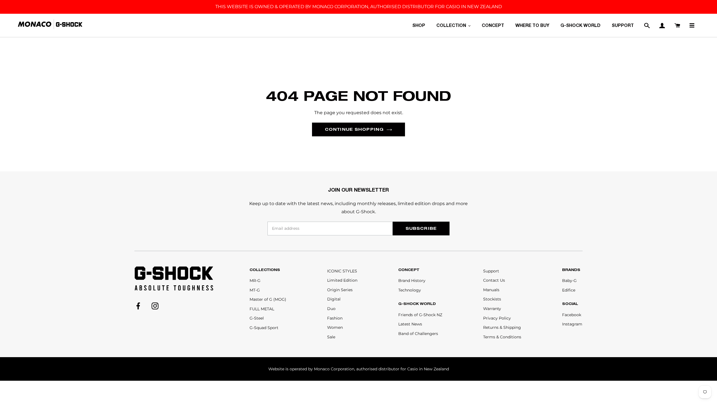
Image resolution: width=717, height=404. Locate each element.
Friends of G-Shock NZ (420, 314)
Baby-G (569, 280)
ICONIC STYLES (342, 271)
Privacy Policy (497, 318)
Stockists (492, 299)
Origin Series (340, 289)
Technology (409, 290)
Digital (334, 299)
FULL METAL (262, 308)
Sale (331, 336)
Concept (408, 270)
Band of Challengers (418, 333)
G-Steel (257, 318)
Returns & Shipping (502, 327)
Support (491, 271)
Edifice (568, 290)
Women (335, 327)
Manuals (491, 289)
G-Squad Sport (264, 327)
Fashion (335, 318)
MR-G (255, 280)
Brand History (411, 280)
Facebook (571, 314)
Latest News (410, 324)
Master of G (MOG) (268, 299)
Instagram (572, 324)
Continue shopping (354, 129)
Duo (331, 308)
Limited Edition (342, 280)
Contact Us (494, 280)
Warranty (492, 308)
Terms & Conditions (502, 336)
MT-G (255, 290)
